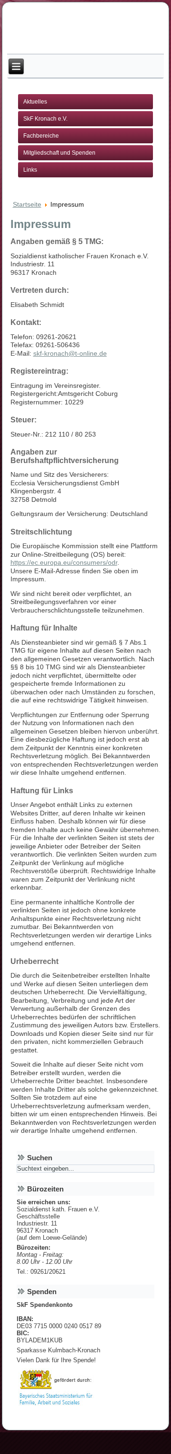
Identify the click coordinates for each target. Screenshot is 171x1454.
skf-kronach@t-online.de (70, 353)
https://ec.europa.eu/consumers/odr (63, 562)
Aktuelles (35, 101)
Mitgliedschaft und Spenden (59, 152)
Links (30, 169)
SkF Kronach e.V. (45, 118)
